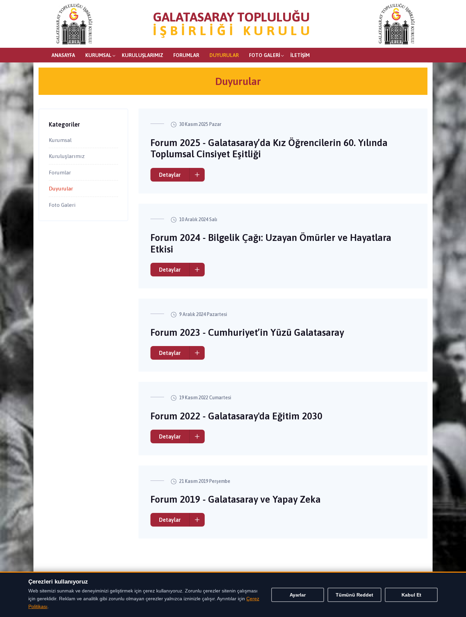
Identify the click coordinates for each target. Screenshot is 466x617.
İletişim (300, 55)
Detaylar (170, 175)
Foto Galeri (264, 55)
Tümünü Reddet (354, 595)
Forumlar (186, 55)
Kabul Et (411, 595)
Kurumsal (98, 55)
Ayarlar (298, 595)
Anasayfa (63, 55)
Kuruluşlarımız (142, 55)
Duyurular (224, 55)
